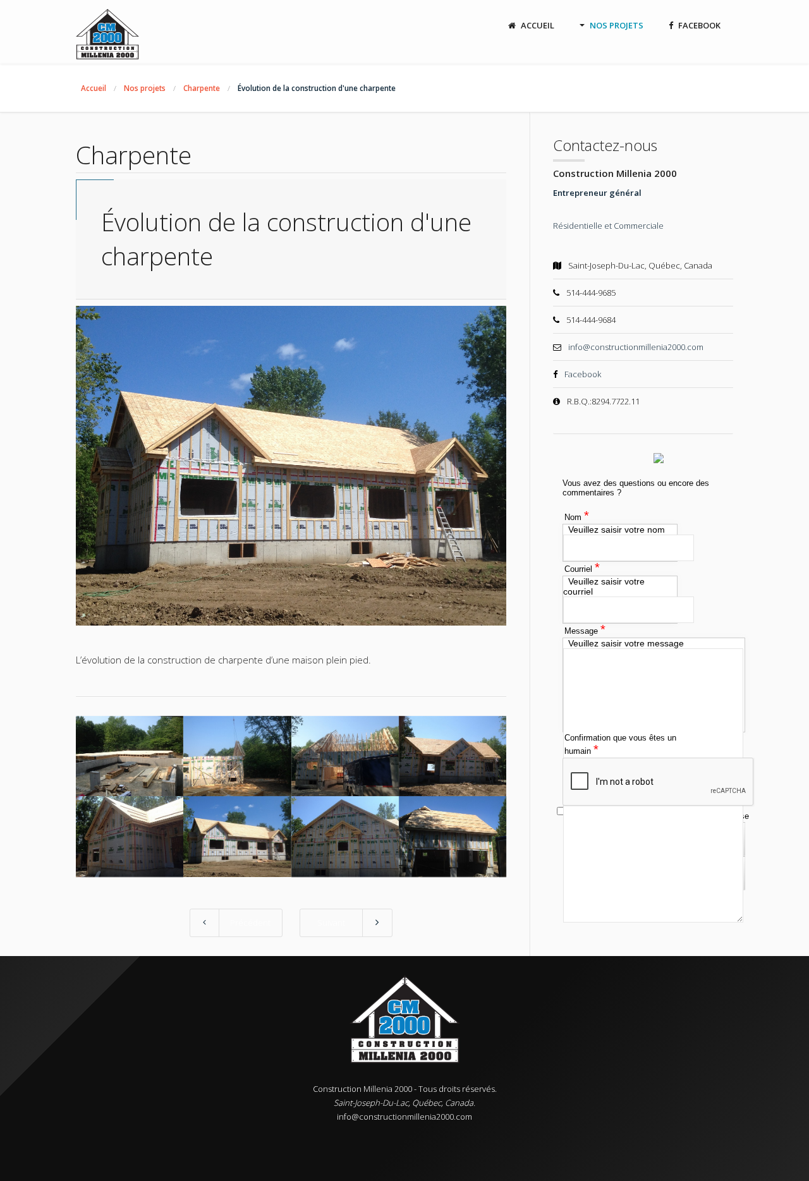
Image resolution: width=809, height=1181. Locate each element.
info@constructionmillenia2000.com (635, 347)
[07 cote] (345, 836)
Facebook (582, 374)
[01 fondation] (129, 756)
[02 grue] (237, 756)
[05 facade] (129, 836)
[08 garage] (452, 836)
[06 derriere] (237, 836)
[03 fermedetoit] (345, 756)
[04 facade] (452, 756)
